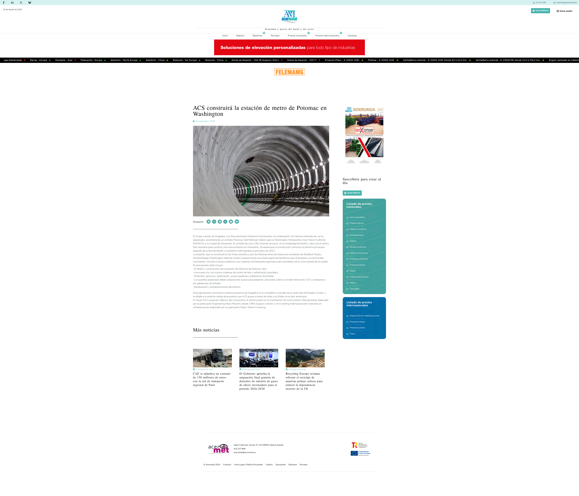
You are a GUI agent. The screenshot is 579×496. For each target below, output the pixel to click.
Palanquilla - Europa (70, 60)
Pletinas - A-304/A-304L (359, 60)
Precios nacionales (297, 35)
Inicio (225, 35)
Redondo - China (193, 60)
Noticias (240, 35)
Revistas (275, 35)
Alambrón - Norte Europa (102, 60)
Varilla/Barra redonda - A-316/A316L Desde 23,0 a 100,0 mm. (486, 60)
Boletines (257, 35)
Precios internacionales (327, 35)
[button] (209, 222)
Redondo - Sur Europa (163, 60)
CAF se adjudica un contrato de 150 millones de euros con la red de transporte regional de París (212, 379)
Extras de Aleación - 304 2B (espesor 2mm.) (234, 60)
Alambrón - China (133, 60)
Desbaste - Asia (42, 60)
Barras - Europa (17, 60)
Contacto (352, 35)
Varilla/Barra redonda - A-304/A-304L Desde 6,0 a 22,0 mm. (413, 60)
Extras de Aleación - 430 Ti (280, 60)
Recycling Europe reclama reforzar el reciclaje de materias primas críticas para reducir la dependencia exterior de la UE (304, 381)
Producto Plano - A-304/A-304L (320, 60)
